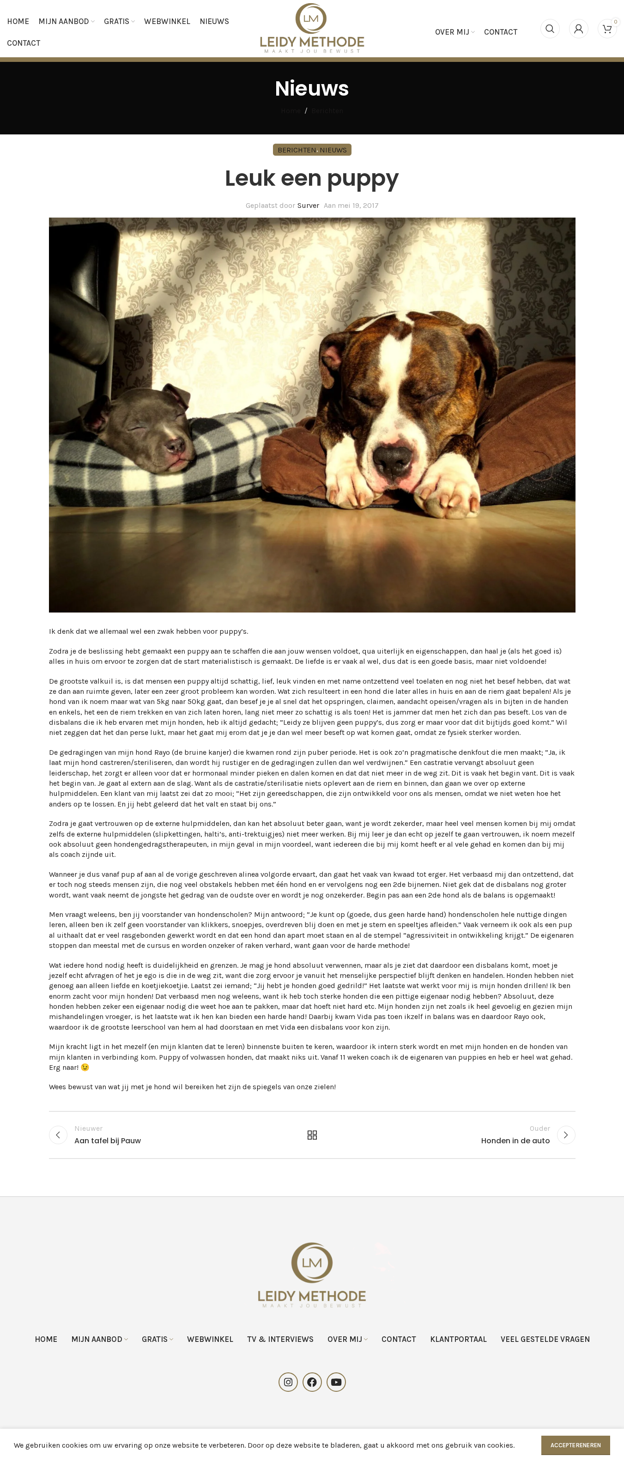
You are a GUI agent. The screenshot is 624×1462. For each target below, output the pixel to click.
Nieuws (333, 150)
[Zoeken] (550, 28)
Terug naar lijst (312, 1135)
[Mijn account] (578, 28)
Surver (308, 205)
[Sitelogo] (312, 28)
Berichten (327, 110)
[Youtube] (336, 1382)
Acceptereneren (576, 1445)
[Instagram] (288, 1382)
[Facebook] (312, 1382)
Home (291, 110)
